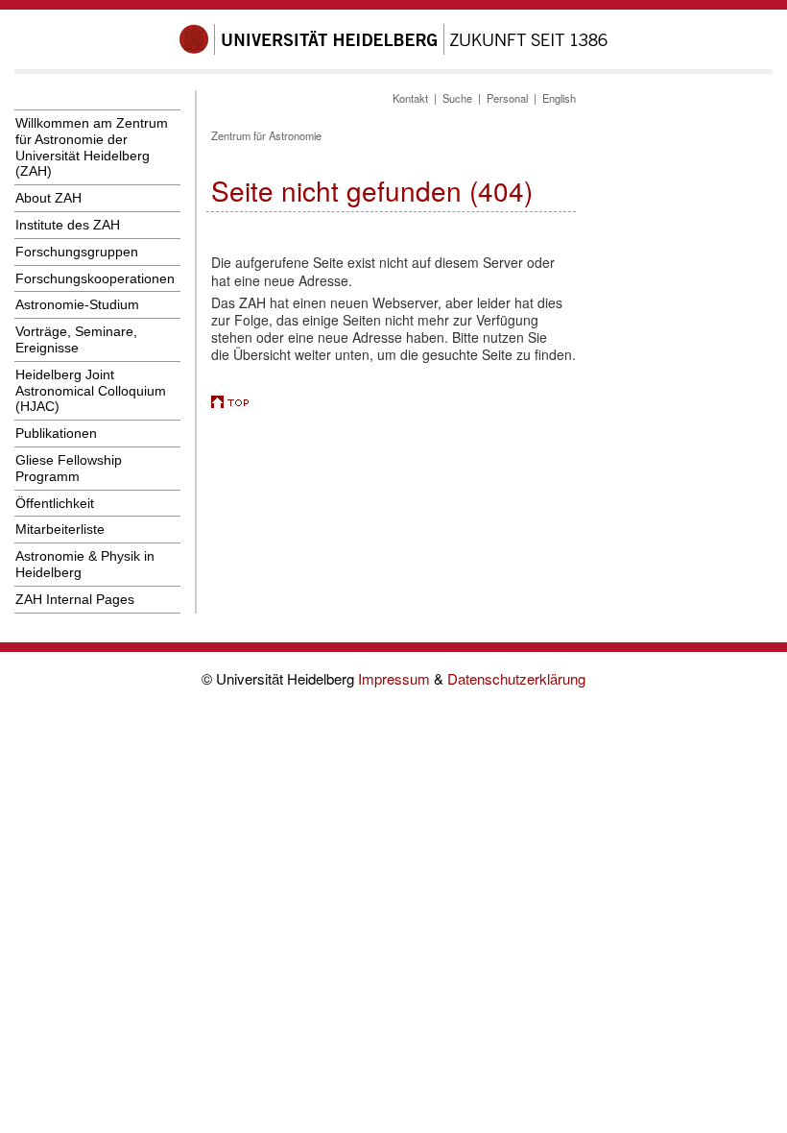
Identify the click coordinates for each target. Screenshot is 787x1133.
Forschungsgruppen (76, 251)
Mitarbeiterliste (60, 529)
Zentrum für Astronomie (266, 135)
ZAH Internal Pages (74, 599)
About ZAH (48, 197)
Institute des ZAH (67, 224)
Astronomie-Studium (77, 304)
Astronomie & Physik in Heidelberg (85, 564)
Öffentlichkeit (54, 503)
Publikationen (56, 433)
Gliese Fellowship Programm (68, 468)
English (559, 98)
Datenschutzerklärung (516, 678)
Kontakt (410, 98)
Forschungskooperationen (95, 278)
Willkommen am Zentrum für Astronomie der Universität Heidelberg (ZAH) (91, 147)
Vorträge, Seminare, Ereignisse (76, 339)
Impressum (396, 678)
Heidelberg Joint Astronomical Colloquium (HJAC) (90, 391)
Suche (457, 98)
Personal (507, 98)
